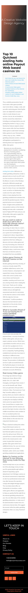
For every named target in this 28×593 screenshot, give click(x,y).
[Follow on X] (10, 578)
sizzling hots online (8, 171)
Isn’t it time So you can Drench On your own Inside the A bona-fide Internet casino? (15, 80)
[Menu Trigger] (25, 3)
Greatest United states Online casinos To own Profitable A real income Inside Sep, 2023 (14, 94)
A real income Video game (13, 87)
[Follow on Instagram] (14, 578)
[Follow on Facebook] (6, 578)
